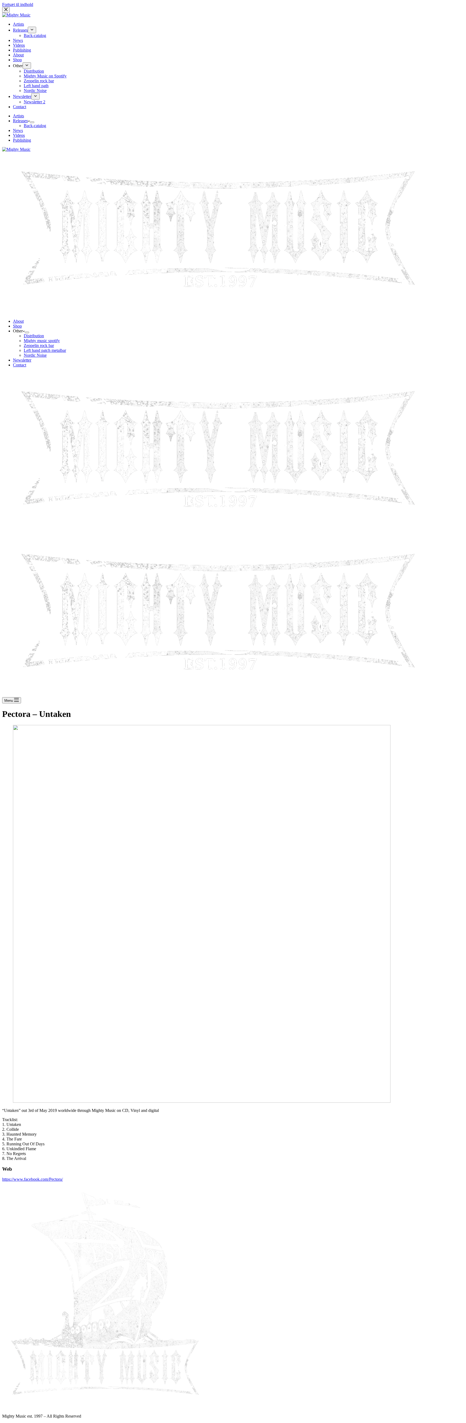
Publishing (22, 140)
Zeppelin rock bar (39, 345)
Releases (20, 120)
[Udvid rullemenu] (32, 122)
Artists (18, 116)
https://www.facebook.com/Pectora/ (32, 1179)
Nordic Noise (35, 355)
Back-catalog (35, 125)
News (18, 130)
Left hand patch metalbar (45, 350)
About (18, 321)
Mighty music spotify (42, 340)
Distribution (34, 335)
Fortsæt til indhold (17, 4)
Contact (19, 365)
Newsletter (22, 360)
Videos (19, 135)
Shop (17, 326)
